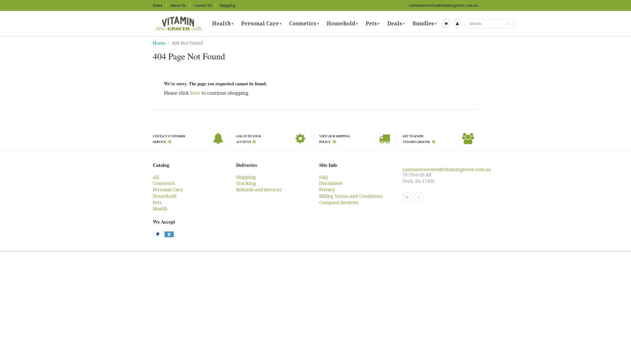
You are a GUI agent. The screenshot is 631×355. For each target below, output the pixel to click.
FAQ (323, 177)
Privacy (327, 189)
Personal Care (261, 23)
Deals (395, 23)
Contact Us (203, 5)
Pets (372, 23)
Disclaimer (331, 183)
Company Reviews (339, 202)
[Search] (509, 24)
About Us (178, 5)
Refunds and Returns (258, 189)
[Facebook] (418, 197)
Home (158, 5)
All (156, 177)
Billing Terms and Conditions (351, 196)
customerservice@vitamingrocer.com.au (443, 5)
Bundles (424, 23)
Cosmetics (304, 23)
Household (342, 23)
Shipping (227, 5)
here (195, 93)
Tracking (246, 183)
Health (222, 23)
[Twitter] (407, 197)
